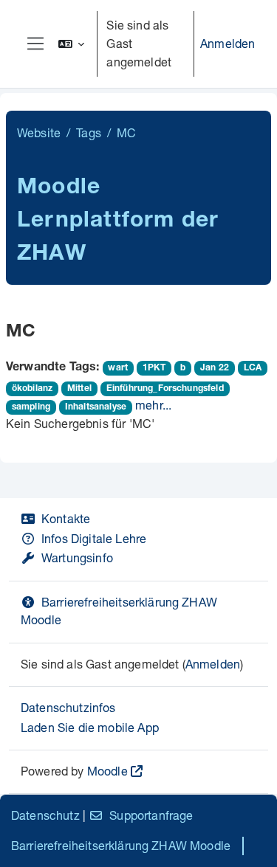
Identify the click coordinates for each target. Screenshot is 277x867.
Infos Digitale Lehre (93, 538)
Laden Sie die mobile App (90, 727)
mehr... (153, 405)
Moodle (107, 771)
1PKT (154, 368)
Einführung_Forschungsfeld (165, 388)
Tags (88, 132)
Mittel (79, 388)
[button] (72, 44)
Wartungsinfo (77, 557)
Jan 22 (214, 368)
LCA (252, 368)
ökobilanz (32, 388)
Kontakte (65, 518)
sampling (31, 407)
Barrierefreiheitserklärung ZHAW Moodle (120, 845)
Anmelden (227, 43)
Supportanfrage (151, 815)
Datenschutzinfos (68, 707)
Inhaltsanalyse (95, 407)
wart (118, 368)
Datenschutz (45, 815)
